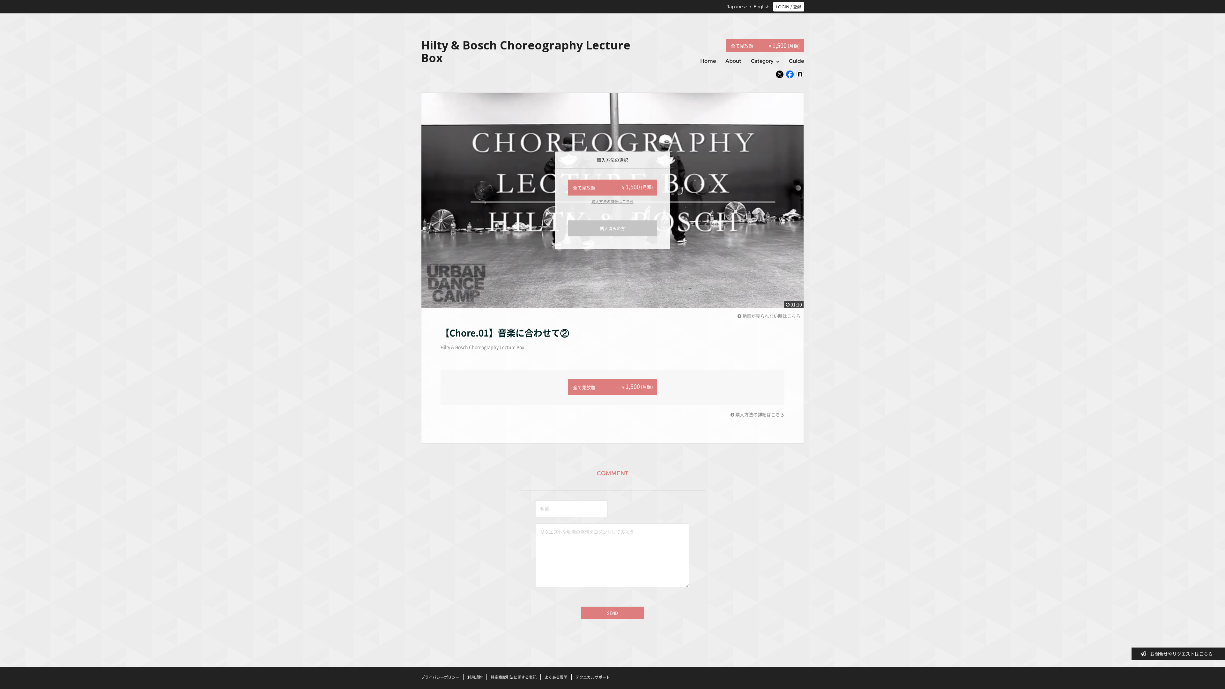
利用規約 (475, 677)
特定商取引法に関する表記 (514, 677)
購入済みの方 (612, 228)
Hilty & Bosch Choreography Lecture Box (482, 347)
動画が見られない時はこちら (770, 316)
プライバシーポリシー (440, 677)
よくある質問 (556, 677)
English (761, 7)
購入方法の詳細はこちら (612, 201)
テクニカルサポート (592, 677)
